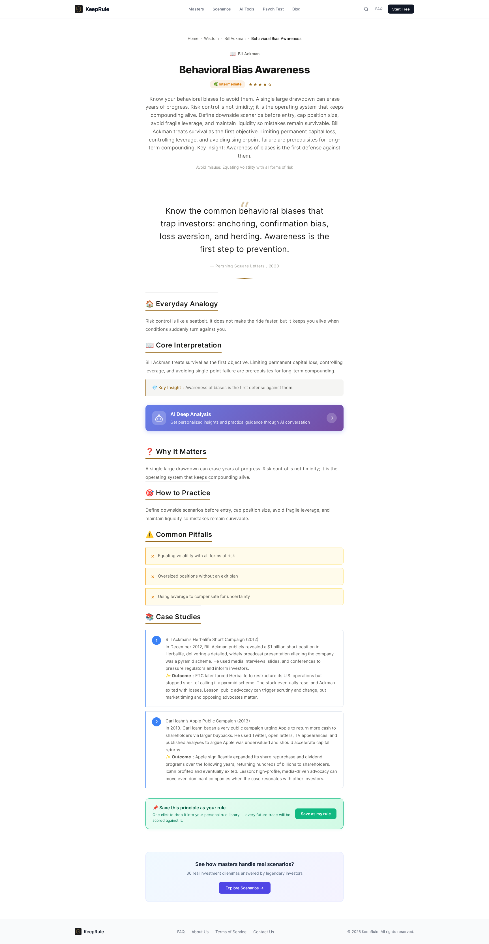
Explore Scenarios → (245, 887)
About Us (200, 931)
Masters (196, 9)
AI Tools (246, 9)
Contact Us (263, 931)
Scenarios (222, 9)
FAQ (379, 9)
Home (193, 38)
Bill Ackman (235, 38)
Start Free (401, 9)
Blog (296, 9)
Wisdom (211, 38)
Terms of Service (230, 931)
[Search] (366, 9)
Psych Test (273, 9)
